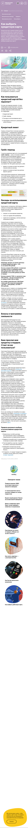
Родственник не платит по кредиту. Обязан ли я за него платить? (12, 532)
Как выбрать (17, 19)
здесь (8, 422)
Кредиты (18, 16)
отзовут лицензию (8, 455)
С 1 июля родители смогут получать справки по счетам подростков (13, 492)
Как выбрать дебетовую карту (13, 604)
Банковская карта (6, 14)
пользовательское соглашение (15, 817)
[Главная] (2, 10)
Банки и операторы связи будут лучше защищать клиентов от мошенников (12, 505)
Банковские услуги (7, 19)
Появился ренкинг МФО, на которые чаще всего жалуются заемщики (12, 485)
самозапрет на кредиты (19, 413)
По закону (3, 302)
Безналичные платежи (7, 16)
